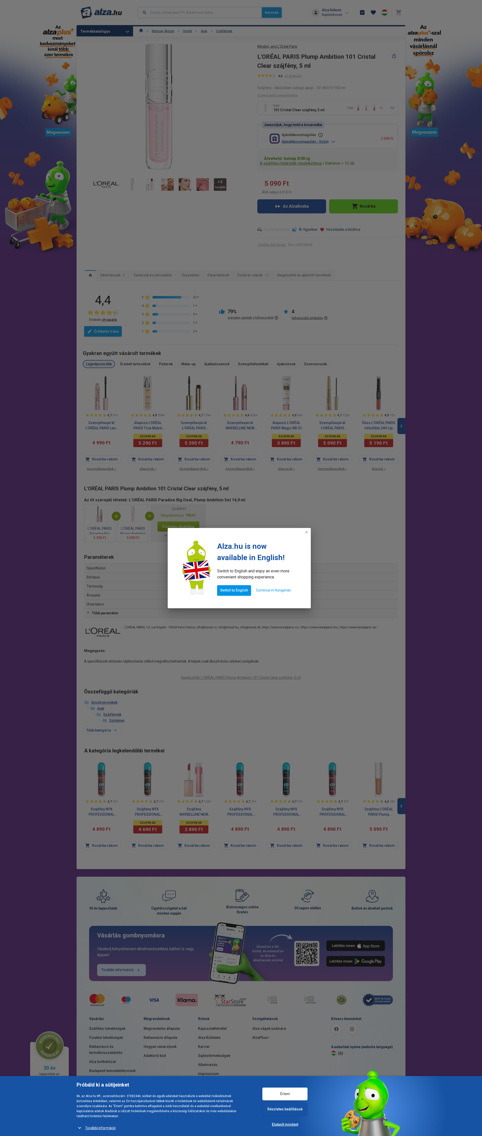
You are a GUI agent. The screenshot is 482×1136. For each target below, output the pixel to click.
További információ (100, 1128)
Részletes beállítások (285, 1109)
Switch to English (234, 590)
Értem (285, 1094)
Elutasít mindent (285, 1124)
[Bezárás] (306, 532)
